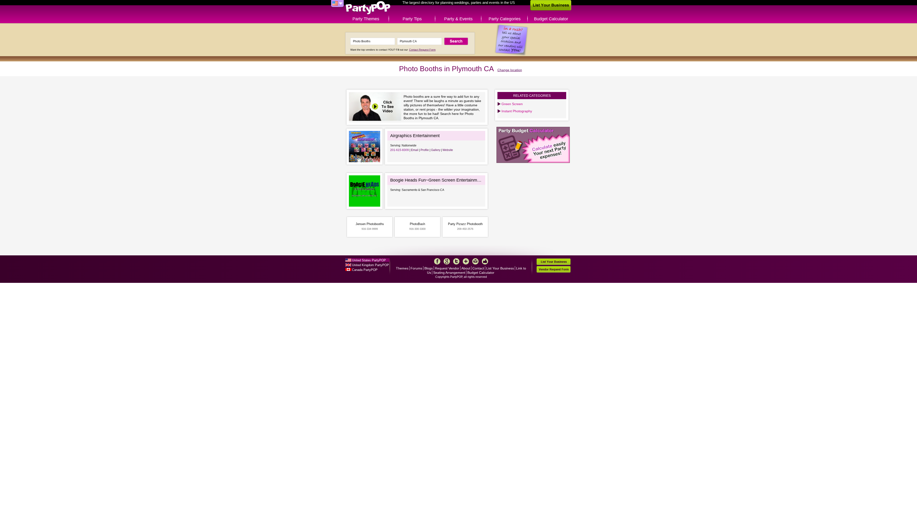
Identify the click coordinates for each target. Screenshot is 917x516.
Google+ (447, 261)
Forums (416, 268)
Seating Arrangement (449, 272)
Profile (425, 150)
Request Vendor (447, 268)
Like (485, 261)
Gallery (435, 150)
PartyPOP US (368, 8)
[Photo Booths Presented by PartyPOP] (376, 107)
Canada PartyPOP (365, 270)
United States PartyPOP (369, 260)
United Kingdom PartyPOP (370, 265)
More (466, 261)
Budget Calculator (551, 18)
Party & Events (458, 18)
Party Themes (365, 18)
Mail (475, 261)
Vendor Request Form (553, 269)
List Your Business (500, 268)
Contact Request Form (422, 49)
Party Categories (505, 18)
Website (448, 150)
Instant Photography (516, 111)
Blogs (428, 268)
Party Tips (412, 18)
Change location (509, 70)
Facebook (437, 261)
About (465, 268)
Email (414, 150)
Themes (402, 268)
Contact (478, 268)
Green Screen (512, 104)
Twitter (456, 261)
